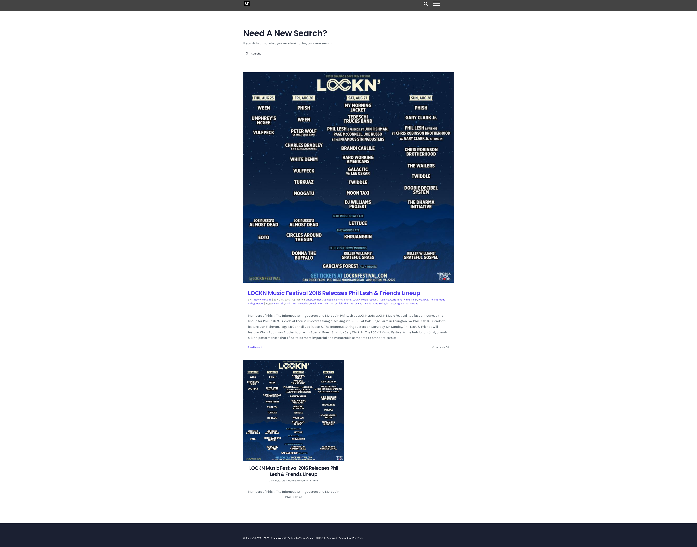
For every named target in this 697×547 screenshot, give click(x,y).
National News (401, 299)
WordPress (357, 538)
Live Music (278, 303)
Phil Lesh (330, 303)
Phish (414, 299)
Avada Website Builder (283, 538)
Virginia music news (406, 303)
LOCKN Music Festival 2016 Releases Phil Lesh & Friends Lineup (334, 293)
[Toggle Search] (426, 3)
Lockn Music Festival (297, 303)
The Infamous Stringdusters (378, 303)
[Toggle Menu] (437, 4)
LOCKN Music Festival (364, 299)
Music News (385, 299)
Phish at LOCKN (352, 303)
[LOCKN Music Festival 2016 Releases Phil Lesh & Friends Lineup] (348, 177)
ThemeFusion (306, 538)
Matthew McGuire (261, 299)
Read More (254, 347)
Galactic (328, 299)
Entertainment (314, 299)
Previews (423, 299)
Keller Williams (342, 299)
